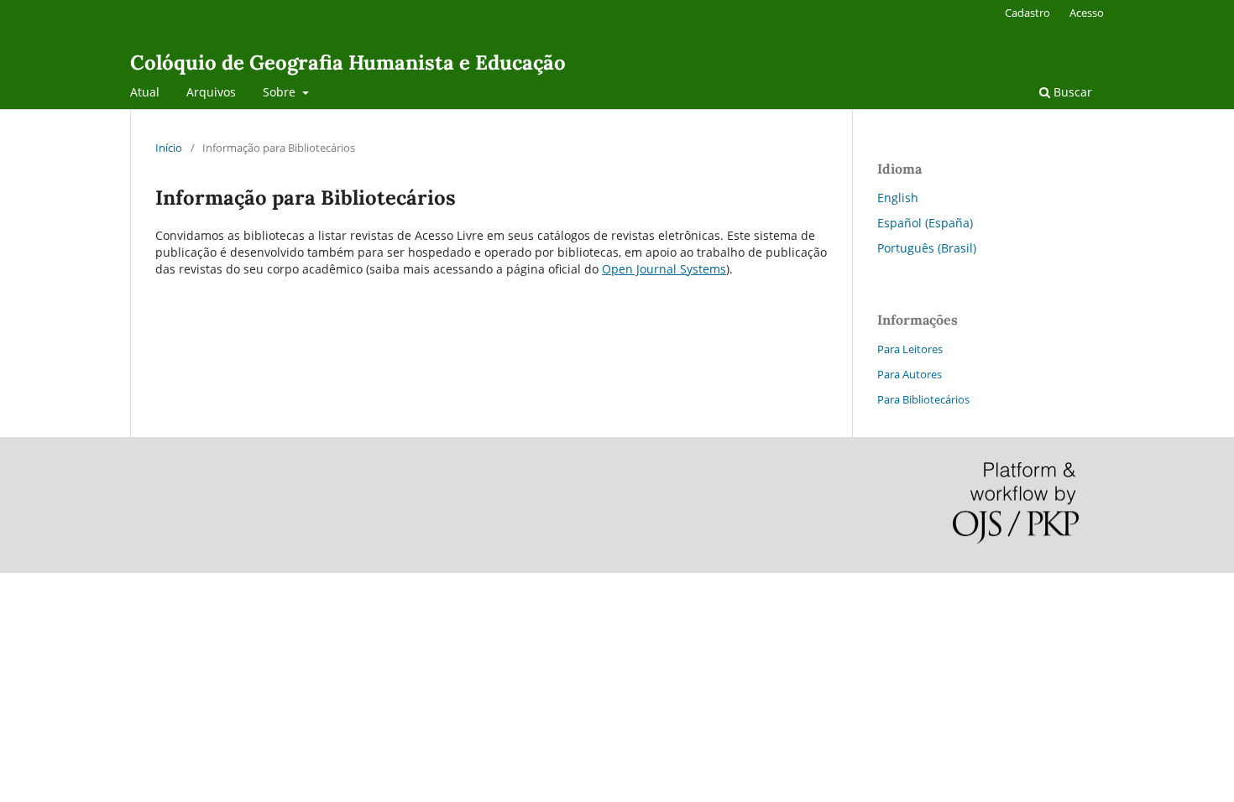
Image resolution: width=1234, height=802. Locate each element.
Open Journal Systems (664, 269)
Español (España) (925, 223)
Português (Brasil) (926, 248)
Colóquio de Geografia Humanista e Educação (348, 62)
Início (168, 147)
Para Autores (909, 374)
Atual (144, 92)
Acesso (1086, 12)
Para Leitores (910, 349)
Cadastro (1027, 12)
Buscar (1071, 92)
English (897, 198)
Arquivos (211, 92)
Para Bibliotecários (923, 399)
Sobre (281, 92)
